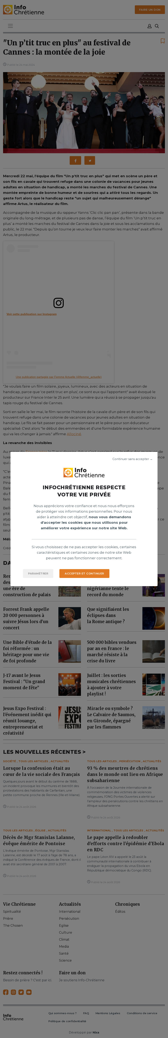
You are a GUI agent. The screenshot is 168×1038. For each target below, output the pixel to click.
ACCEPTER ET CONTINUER (84, 573)
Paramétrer (38, 573)
